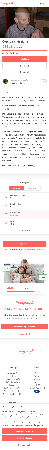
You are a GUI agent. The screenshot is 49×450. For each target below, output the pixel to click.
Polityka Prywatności (12, 379)
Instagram (20, 357)
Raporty (37, 376)
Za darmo (36, 379)
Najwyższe (32, 188)
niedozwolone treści (29, 249)
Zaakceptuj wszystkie (24, 431)
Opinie (36, 373)
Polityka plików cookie (12, 391)
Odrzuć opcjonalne (24, 438)
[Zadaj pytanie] (44, 81)
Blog (36, 382)
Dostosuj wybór (24, 445)
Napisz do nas (41, 249)
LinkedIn (28, 357)
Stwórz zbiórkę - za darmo (24, 326)
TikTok (36, 357)
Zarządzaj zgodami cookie (12, 394)
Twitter (12, 357)
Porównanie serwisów (12, 388)
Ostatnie (16, 188)
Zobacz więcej (24, 230)
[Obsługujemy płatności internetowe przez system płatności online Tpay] (37, 391)
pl (41, 3)
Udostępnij (24, 66)
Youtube (44, 357)
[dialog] (24, 427)
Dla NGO (36, 385)
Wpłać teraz (24, 59)
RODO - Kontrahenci (12, 382)
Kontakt (12, 385)
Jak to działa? (24, 334)
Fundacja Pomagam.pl (37, 388)
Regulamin (12, 376)
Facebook (5, 357)
